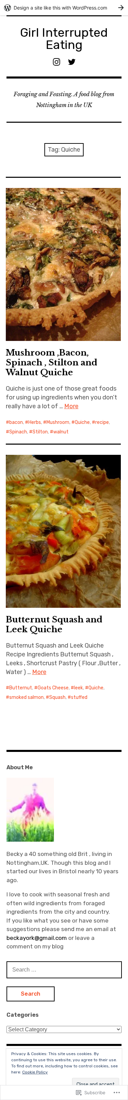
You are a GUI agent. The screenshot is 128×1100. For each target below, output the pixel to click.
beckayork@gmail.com (37, 937)
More (71, 406)
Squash (57, 697)
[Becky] (30, 839)
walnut (61, 432)
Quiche (82, 422)
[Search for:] (64, 969)
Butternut (20, 688)
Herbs (34, 422)
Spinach (18, 432)
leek (78, 688)
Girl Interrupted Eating (64, 38)
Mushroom (57, 422)
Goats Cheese (53, 688)
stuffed (79, 697)
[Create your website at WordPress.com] (64, 7)
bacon (16, 422)
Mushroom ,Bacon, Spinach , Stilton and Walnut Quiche (51, 362)
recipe (102, 422)
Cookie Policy (35, 1072)
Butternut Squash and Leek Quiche (54, 624)
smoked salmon (26, 697)
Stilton (40, 432)
